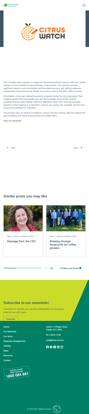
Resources (8, 355)
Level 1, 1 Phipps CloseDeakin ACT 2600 (56, 328)
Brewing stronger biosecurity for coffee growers (63, 244)
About (6, 326)
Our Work (8, 336)
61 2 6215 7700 (53, 334)
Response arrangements (14, 341)
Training (7, 345)
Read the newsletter (12, 120)
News (9, 236)
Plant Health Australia (13, 5)
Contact (7, 360)
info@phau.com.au (55, 340)
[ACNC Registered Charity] (57, 409)
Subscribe (10, 319)
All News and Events (69, 268)
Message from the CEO (21, 241)
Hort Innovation (70, 96)
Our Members (9, 331)
